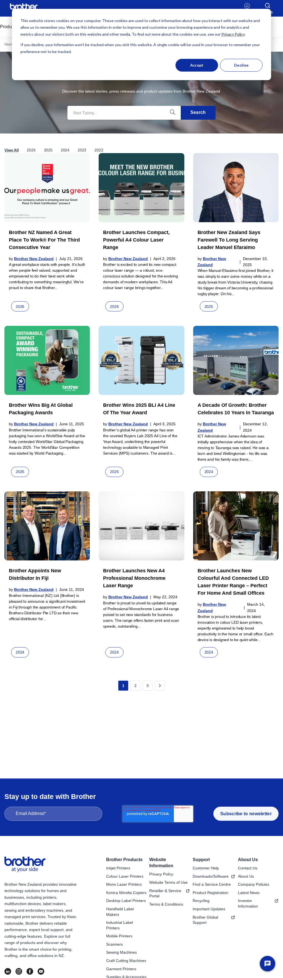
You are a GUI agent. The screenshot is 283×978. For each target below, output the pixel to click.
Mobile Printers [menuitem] (119, 936)
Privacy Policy (233, 34)
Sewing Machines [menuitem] (121, 952)
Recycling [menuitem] (201, 900)
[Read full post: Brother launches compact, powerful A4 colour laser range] (141, 187)
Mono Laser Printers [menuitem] (124, 884)
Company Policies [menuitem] (253, 884)
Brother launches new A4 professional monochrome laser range (134, 578)
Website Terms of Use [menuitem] (168, 882)
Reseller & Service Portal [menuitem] (165, 893)
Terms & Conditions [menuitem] (166, 904)
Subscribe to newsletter (246, 813)
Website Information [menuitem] (161, 862)
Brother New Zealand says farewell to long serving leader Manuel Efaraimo (229, 240)
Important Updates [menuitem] (209, 909)
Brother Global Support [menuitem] (205, 920)
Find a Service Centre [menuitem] (212, 884)
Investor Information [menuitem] (248, 903)
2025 (48, 150)
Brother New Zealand (34, 258)
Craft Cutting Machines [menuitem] (126, 960)
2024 (65, 150)
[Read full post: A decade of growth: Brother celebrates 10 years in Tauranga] (236, 360)
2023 (82, 150)
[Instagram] (18, 971)
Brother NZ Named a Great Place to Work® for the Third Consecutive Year (44, 240)
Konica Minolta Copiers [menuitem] (126, 892)
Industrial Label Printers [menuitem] (119, 925)
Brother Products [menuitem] (124, 859)
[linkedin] (7, 971)
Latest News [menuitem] (249, 892)
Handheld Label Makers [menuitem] (120, 912)
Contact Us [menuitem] (247, 868)
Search (198, 112)
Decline (241, 65)
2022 (99, 150)
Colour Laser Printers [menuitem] (124, 876)
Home (9, 44)
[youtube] (41, 971)
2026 (31, 150)
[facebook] (30, 971)
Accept (197, 65)
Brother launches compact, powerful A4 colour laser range (136, 240)
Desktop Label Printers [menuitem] (126, 900)
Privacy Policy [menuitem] (161, 874)
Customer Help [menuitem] (206, 868)
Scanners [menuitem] (114, 944)
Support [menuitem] (201, 859)
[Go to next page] (160, 686)
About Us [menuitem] (248, 859)
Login (247, 12)
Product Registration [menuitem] (210, 892)
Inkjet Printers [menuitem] (118, 868)
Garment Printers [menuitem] (121, 969)
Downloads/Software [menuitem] (211, 876)
